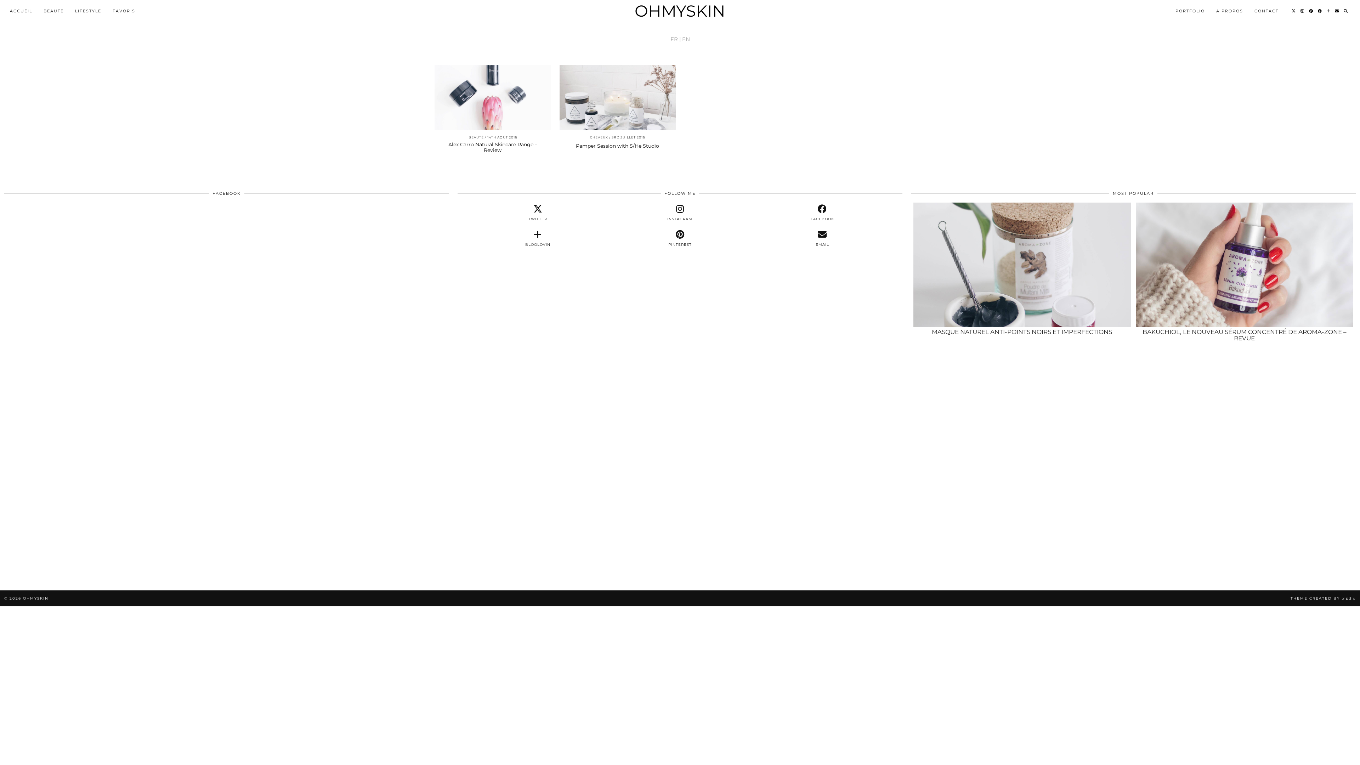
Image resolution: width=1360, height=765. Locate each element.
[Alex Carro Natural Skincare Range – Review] (493, 97)
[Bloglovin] (1329, 11)
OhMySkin (680, 11)
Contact (1266, 10)
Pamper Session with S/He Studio (617, 146)
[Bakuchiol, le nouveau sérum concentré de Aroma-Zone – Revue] (1244, 265)
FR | (675, 39)
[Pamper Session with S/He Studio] (618, 97)
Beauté (54, 10)
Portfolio (1190, 10)
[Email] (1337, 11)
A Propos (1229, 10)
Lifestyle (88, 10)
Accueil (21, 10)
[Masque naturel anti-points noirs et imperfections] (1022, 265)
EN (686, 39)
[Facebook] (1320, 11)
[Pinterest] (1311, 11)
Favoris (124, 10)
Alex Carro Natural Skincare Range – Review (492, 147)
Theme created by (1323, 598)
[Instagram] (1302, 11)
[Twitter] (1294, 11)
